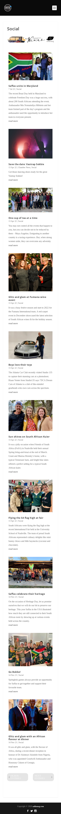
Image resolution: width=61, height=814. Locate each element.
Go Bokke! (15, 671)
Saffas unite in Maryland (23, 85)
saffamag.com (38, 806)
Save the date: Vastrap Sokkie (26, 164)
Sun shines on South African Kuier (29, 436)
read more (13, 121)
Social (18, 89)
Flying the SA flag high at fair (26, 517)
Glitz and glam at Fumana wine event (27, 298)
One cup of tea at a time (23, 218)
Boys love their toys (20, 364)
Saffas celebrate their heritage (27, 593)
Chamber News (24, 167)
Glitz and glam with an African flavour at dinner (27, 738)
